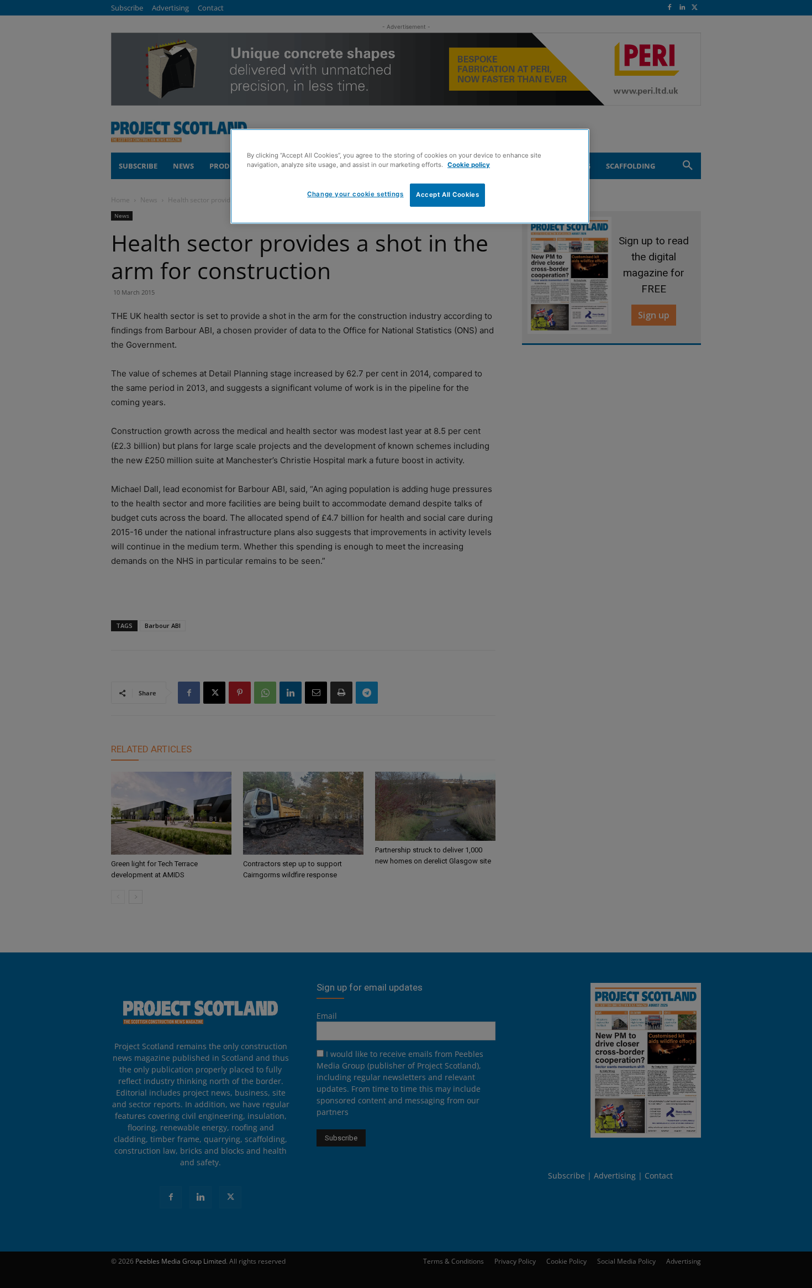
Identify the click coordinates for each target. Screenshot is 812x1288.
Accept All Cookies (447, 194)
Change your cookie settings (355, 194)
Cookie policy (468, 165)
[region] (409, 176)
